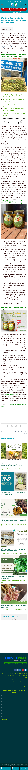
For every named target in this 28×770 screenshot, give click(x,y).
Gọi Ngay (24, 768)
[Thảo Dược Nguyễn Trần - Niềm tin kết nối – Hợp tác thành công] (14, 5)
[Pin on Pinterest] (18, 426)
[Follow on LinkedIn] (25, 670)
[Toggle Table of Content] (10, 29)
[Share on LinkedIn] (20, 426)
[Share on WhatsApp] (7, 426)
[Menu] (2, 5)
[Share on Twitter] (12, 426)
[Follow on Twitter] (20, 670)
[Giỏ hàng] (8, 12)
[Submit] (25, 5)
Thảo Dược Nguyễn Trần (12, 394)
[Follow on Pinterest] (23, 670)
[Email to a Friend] (15, 426)
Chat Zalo (16, 768)
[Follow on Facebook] (15, 670)
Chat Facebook (6, 768)
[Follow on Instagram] (17, 670)
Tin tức (3, 16)
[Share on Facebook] (10, 426)
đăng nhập (10, 619)
